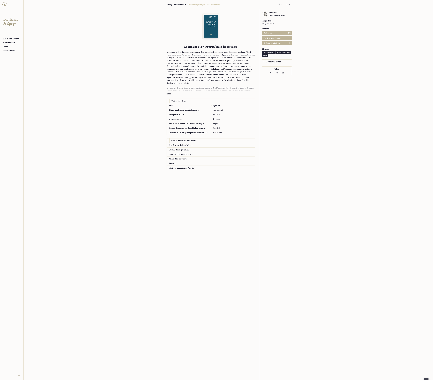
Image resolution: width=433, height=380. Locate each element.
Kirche (265, 55)
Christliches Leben (268, 52)
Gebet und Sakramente (283, 52)
